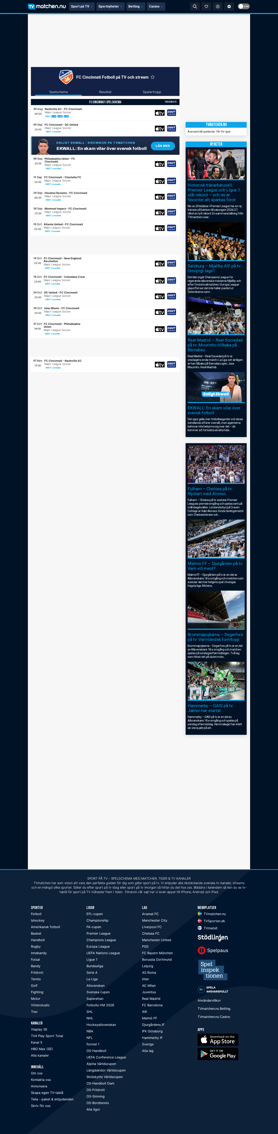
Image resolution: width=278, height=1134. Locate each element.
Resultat (105, 92)
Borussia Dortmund (157, 959)
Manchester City (154, 920)
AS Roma (149, 972)
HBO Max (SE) (42, 1049)
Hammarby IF (152, 1038)
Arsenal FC (150, 914)
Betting (134, 6)
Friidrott (37, 972)
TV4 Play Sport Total (47, 1036)
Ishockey (38, 920)
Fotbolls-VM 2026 (100, 1005)
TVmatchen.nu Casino (214, 1017)
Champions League (101, 940)
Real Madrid (151, 999)
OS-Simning (95, 1096)
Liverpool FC (152, 927)
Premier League (98, 933)
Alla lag (147, 1051)
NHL (89, 1018)
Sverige (148, 1044)
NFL (89, 1038)
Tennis (36, 979)
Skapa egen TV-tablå (47, 1093)
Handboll (38, 940)
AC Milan (149, 985)
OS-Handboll (96, 1051)
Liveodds (56, 131)
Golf (34, 985)
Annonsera (39, 1086)
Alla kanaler (40, 1055)
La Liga (92, 979)
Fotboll (36, 914)
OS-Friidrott (95, 1090)
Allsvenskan (95, 985)
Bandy (35, 966)
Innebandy (39, 953)
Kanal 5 (36, 1042)
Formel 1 (92, 1044)
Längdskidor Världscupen (106, 1070)
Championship (97, 920)
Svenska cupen (98, 992)
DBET (48, 116)
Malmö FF (149, 1018)
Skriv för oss (40, 1106)
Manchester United (156, 940)
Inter (145, 979)
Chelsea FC (151, 933)
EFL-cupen (94, 914)
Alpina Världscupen (101, 1064)
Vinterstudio (40, 1005)
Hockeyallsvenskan (101, 1025)
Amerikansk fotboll (45, 927)
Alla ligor (93, 1109)
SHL (89, 1012)
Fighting (37, 992)
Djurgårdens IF (153, 1025)
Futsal (35, 959)
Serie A (91, 972)
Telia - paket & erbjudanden (52, 1099)
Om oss (37, 1073)
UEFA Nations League (103, 953)
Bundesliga (94, 966)
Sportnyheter (109, 6)
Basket (36, 933)
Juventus (149, 992)
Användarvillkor (209, 1000)
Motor (35, 999)
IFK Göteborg (152, 1031)
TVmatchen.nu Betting (214, 1009)
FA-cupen (93, 927)
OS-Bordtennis (97, 1103)
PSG (145, 946)
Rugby (36, 946)
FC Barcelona (152, 1005)
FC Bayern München (157, 953)
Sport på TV (80, 6)
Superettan (94, 999)
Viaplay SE (39, 1029)
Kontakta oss (41, 1080)
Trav (34, 1012)
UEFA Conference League (106, 1057)
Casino (154, 6)
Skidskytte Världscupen (104, 1077)
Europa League (98, 946)
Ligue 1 (91, 959)
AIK (144, 1012)
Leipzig (147, 966)
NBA (89, 1031)
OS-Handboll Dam (100, 1083)
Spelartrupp (152, 92)
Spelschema (58, 92)
